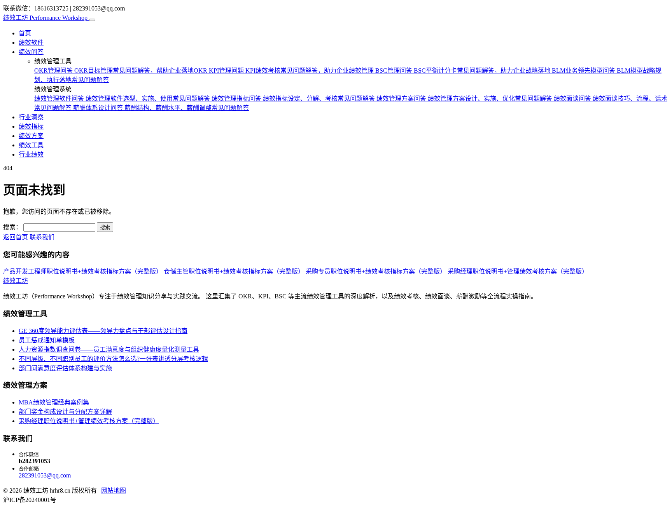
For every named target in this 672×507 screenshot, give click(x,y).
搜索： (12, 227)
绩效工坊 (45, 17)
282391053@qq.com (45, 475)
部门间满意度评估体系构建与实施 (65, 368)
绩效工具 (31, 145)
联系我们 (42, 237)
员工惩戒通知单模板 (47, 340)
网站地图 (113, 490)
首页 (25, 33)
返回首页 (16, 237)
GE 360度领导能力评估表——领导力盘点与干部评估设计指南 (103, 331)
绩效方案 (31, 135)
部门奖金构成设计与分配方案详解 (65, 411)
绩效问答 (31, 52)
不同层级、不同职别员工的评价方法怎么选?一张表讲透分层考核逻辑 (113, 358)
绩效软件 (31, 42)
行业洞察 (31, 117)
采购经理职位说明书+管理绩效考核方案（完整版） (518, 271)
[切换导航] (92, 20)
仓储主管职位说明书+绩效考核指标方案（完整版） (235, 271)
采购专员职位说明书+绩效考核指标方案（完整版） (377, 271)
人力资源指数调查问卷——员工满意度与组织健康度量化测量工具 (109, 349)
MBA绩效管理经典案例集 (54, 402)
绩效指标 (31, 126)
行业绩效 (31, 154)
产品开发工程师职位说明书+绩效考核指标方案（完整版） (83, 271)
